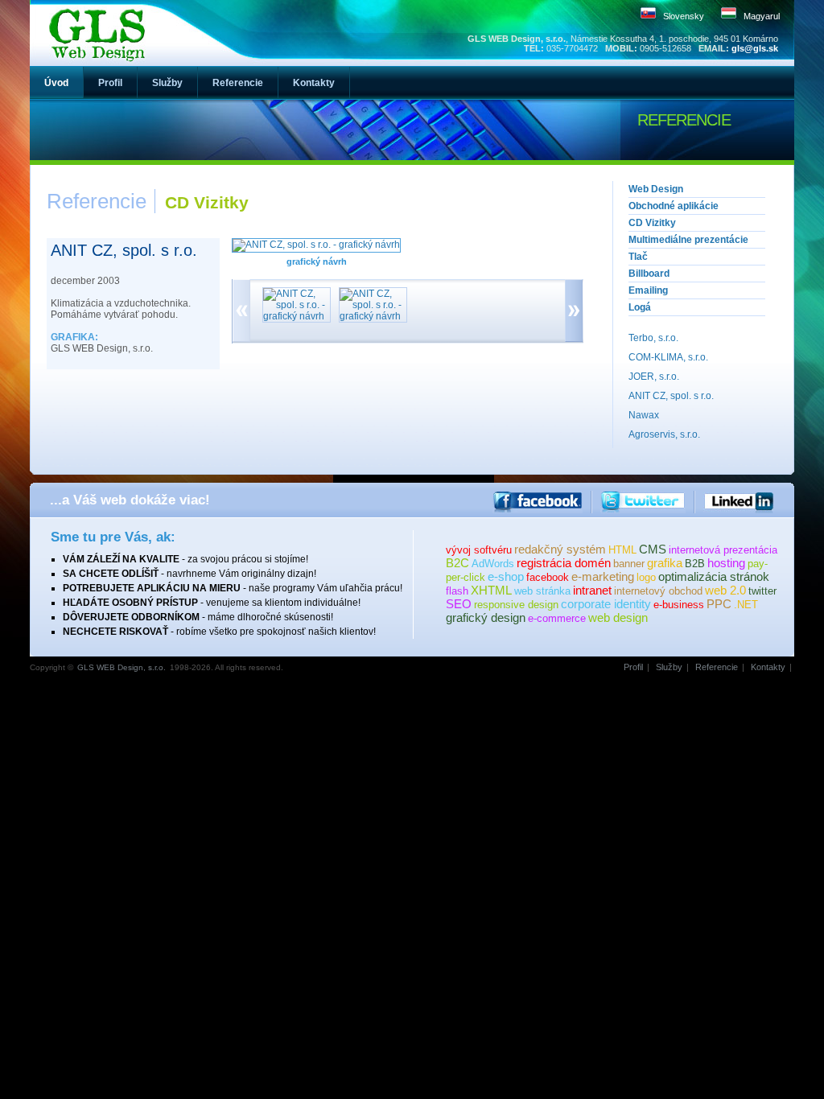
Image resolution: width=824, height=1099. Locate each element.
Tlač (638, 256)
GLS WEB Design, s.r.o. (121, 667)
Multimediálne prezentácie (688, 239)
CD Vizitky (652, 222)
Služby (669, 667)
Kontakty (768, 667)
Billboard (649, 273)
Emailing (648, 290)
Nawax (643, 415)
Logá (639, 307)
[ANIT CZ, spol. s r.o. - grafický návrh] (316, 244)
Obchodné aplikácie (673, 206)
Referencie (716, 667)
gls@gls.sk (754, 48)
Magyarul (762, 16)
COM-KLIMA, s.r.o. (668, 357)
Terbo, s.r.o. (653, 338)
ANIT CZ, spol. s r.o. (671, 395)
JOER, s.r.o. (653, 376)
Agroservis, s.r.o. (664, 434)
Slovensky (683, 16)
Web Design (655, 189)
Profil (633, 667)
